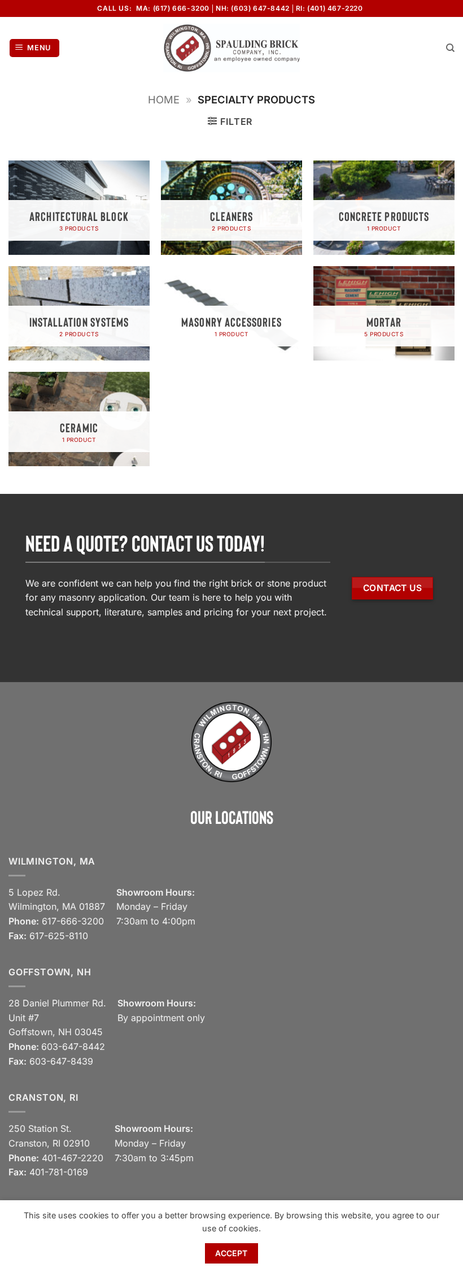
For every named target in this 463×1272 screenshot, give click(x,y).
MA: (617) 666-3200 (172, 8)
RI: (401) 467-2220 (329, 8)
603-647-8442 (73, 1046)
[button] (35, 48)
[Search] (450, 48)
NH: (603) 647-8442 (253, 8)
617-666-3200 (73, 921)
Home (164, 99)
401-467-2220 (72, 1158)
